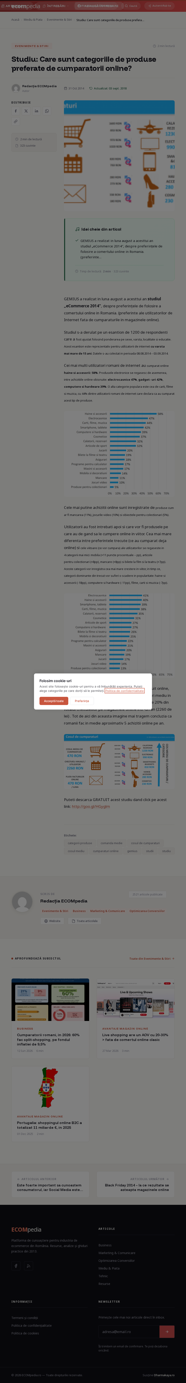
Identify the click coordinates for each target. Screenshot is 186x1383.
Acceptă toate (54, 701)
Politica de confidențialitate (124, 691)
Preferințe (82, 701)
